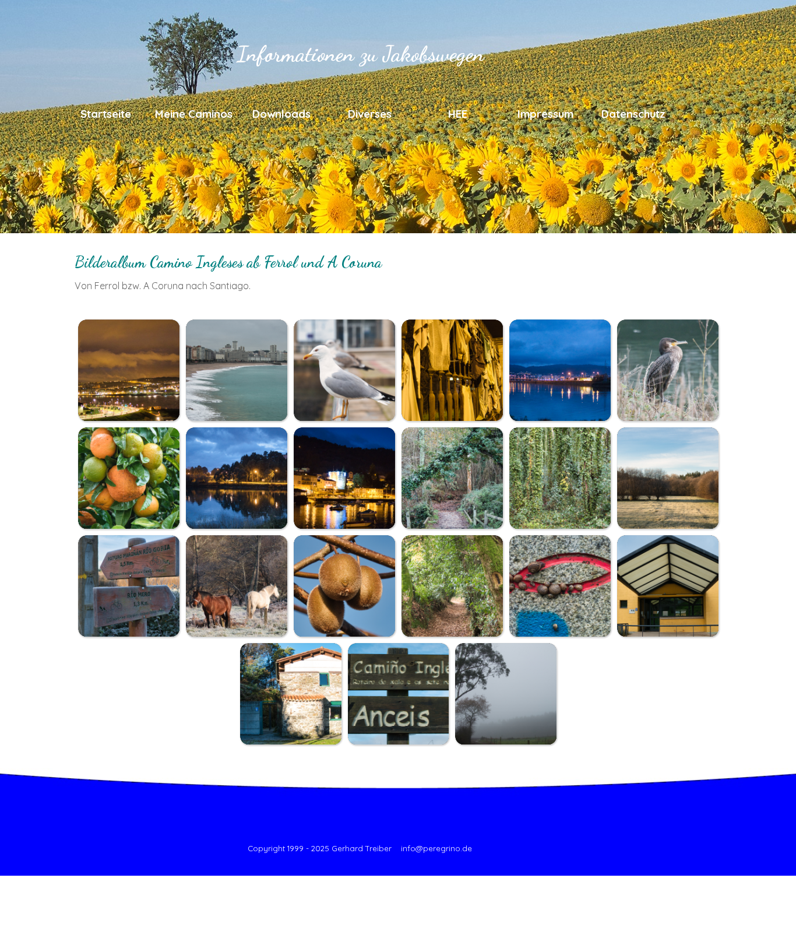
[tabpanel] (398, 270)
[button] (128, 370)
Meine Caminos (194, 114)
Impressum (545, 114)
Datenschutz (633, 114)
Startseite (105, 114)
